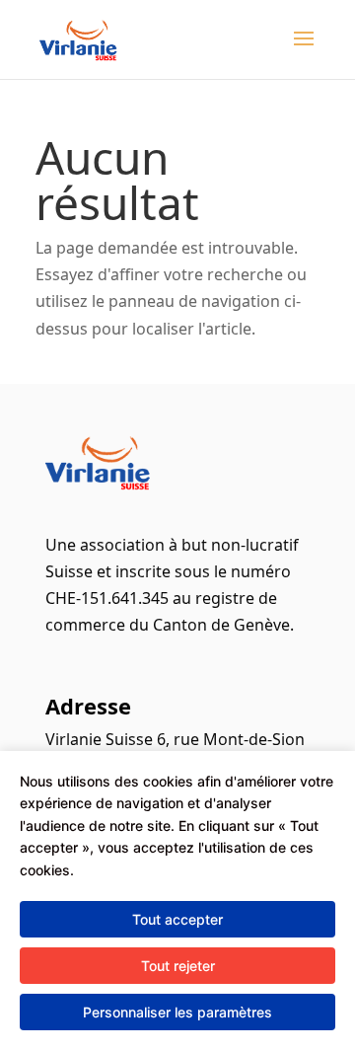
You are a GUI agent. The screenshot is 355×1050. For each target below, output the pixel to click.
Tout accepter (177, 919)
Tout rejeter (178, 965)
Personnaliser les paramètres (177, 1012)
